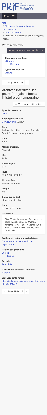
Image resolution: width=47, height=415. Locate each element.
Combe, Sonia (9, 121)
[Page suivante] (27, 82)
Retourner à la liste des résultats (27, 50)
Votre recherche (13, 32)
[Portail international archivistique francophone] (23, 7)
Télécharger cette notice (29, 104)
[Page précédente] (4, 82)
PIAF (4, 23)
